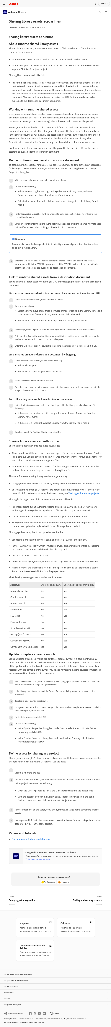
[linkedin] (44, 1013)
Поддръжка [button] (9, 992)
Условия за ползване (55, 1019)
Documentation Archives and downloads (32, 839)
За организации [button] (11, 986)
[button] (95, 4)
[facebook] (30, 1013)
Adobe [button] (7, 998)
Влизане (104, 4)
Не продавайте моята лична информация (18, 1022)
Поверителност (40, 1019)
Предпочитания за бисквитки (74, 1019)
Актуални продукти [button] (12, 1004)
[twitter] (39, 1013)
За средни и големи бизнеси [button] (16, 980)
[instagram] (35, 1013)
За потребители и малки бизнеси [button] (18, 974)
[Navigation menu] (4, 3)
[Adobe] (13, 3)
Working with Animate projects (83, 493)
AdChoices (41, 1022)
